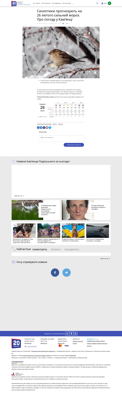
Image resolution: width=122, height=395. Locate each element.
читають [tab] (56, 249)
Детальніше (27, 343)
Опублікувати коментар (74, 145)
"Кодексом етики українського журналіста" (43, 351)
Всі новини (36, 3)
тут (12, 353)
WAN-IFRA (73, 355)
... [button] (73, 3)
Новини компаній (78, 341)
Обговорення (45, 3)
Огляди (75, 343)
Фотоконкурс (66, 3)
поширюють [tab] (71, 249)
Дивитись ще (19, 196)
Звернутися (44, 343)
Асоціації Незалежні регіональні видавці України (36, 355)
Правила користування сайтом (96, 341)
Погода (60, 124)
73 (67, 23)
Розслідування (56, 3)
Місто (54, 124)
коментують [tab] (40, 249)
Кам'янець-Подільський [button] (23, 4)
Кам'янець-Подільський (44, 124)
